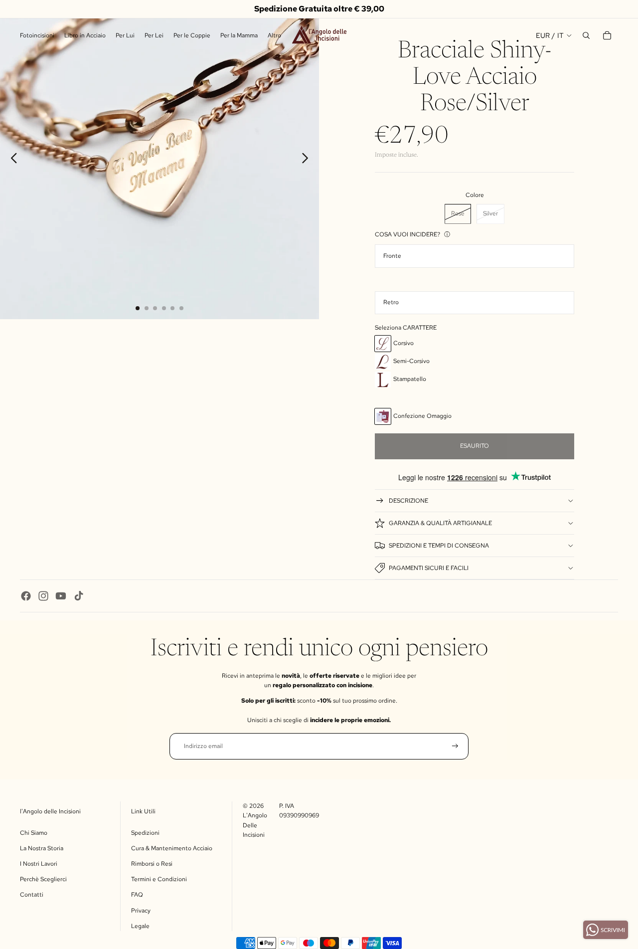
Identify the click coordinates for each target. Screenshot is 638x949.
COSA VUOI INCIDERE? (407, 234)
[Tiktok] (79, 596)
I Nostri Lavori (38, 864)
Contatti (31, 895)
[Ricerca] (586, 35)
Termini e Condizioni (159, 879)
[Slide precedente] (11, 160)
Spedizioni (145, 833)
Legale (140, 926)
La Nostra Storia (41, 848)
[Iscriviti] (455, 746)
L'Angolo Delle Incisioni (255, 824)
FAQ (137, 895)
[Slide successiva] (308, 160)
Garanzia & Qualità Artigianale (440, 523)
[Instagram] (43, 596)
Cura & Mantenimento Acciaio (171, 848)
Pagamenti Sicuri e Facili (429, 568)
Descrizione (408, 501)
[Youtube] (61, 596)
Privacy (141, 911)
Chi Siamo (33, 833)
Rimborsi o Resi (151, 864)
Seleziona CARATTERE (406, 328)
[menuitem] (274, 35)
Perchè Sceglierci (43, 879)
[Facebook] (26, 596)
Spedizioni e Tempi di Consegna (439, 546)
